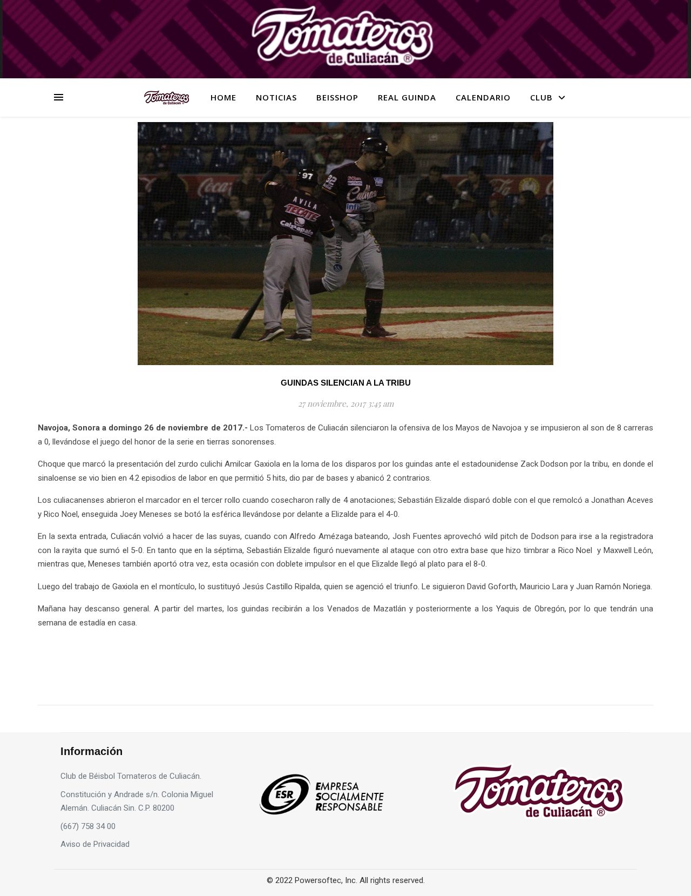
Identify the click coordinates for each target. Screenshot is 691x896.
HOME (223, 97)
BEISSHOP (337, 97)
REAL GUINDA (407, 97)
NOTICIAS (276, 97)
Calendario (483, 97)
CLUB (541, 97)
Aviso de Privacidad (95, 844)
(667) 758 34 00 (88, 826)
